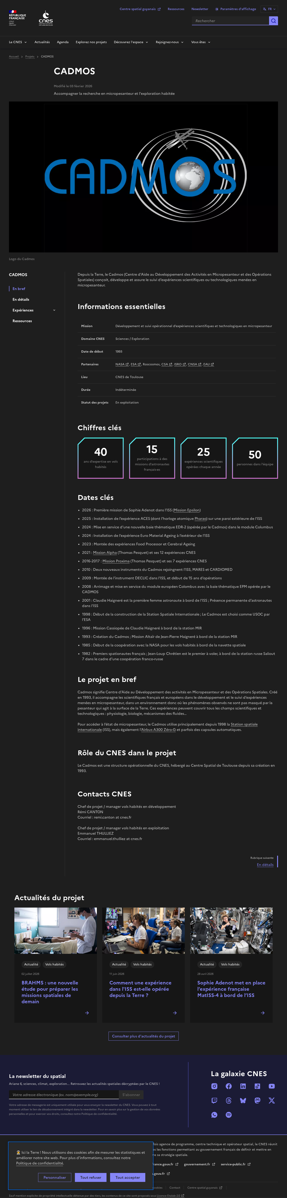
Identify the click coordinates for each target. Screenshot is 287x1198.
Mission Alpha (105, 552)
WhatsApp (214, 1114)
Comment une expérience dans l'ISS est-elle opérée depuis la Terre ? (140, 989)
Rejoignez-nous (167, 42)
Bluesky (243, 1100)
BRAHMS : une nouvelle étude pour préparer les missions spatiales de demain (50, 992)
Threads (228, 1100)
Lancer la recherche (273, 20)
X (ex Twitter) (271, 1100)
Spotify (228, 1114)
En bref (19, 288)
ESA (134, 364)
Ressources (176, 9)
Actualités (42, 42)
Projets (30, 57)
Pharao (200, 518)
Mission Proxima (116, 561)
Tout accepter (127, 1177)
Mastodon (257, 1100)
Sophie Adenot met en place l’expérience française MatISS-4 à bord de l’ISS (231, 989)
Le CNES (15, 42)
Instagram (214, 1086)
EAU (206, 364)
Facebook (228, 1086)
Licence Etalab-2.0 (168, 1196)
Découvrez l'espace (128, 42)
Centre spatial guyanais (138, 9)
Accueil (14, 57)
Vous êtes (198, 42)
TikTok (257, 1086)
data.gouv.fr (156, 1173)
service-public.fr (233, 1164)
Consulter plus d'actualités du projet (143, 1036)
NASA (119, 364)
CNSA (192, 364)
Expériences (23, 310)
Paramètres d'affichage (238, 9)
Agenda (63, 42)
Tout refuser (90, 1177)
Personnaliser (54, 1177)
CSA (164, 364)
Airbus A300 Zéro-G (158, 729)
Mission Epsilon (187, 510)
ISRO (178, 364)
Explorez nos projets (91, 42)
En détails (21, 299)
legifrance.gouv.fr (160, 1164)
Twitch (214, 1100)
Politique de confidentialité (39, 1163)
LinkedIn (243, 1086)
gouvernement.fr (197, 1164)
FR (270, 9)
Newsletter (199, 9)
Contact (175, 1188)
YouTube (271, 1086)
